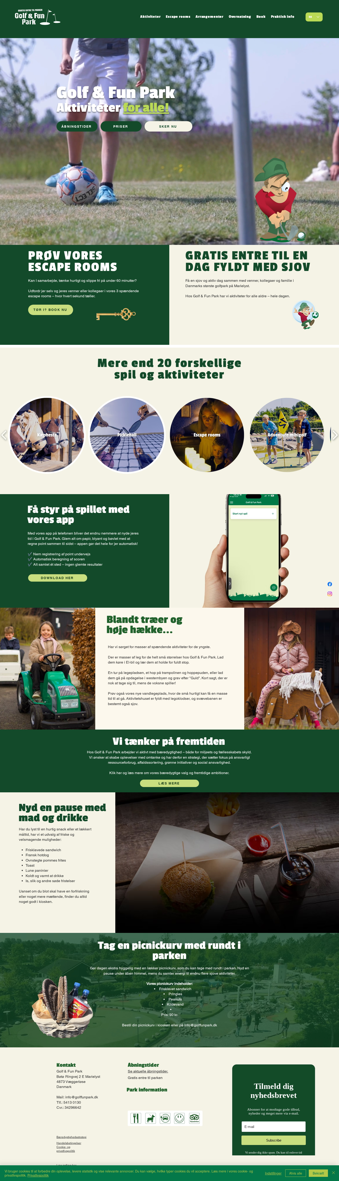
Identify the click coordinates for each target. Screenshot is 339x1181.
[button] (150, 17)
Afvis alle (295, 1173)
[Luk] (333, 1173)
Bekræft (318, 1173)
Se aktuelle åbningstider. (148, 1071)
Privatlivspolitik (38, 1175)
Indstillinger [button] (273, 1173)
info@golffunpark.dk (200, 1025)
